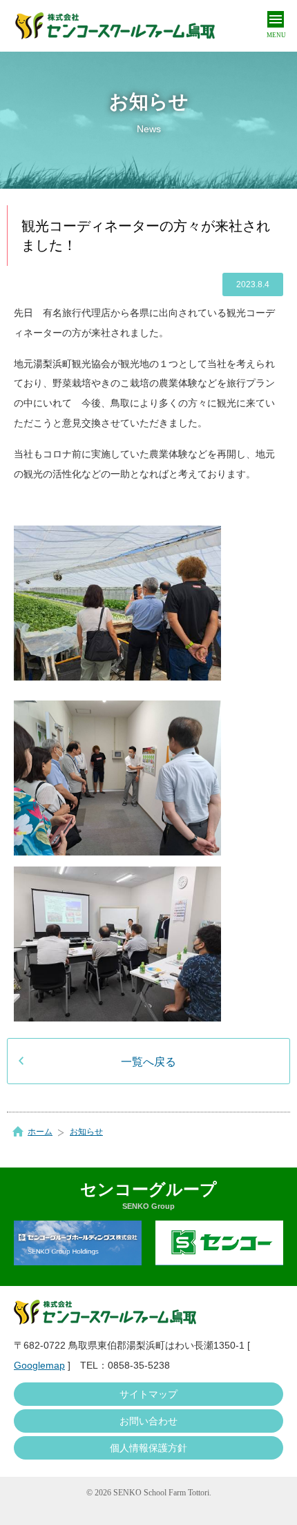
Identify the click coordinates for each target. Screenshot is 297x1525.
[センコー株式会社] (219, 1243)
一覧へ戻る (148, 1062)
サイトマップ (148, 1394)
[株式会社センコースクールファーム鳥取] (115, 25)
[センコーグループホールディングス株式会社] (78, 1243)
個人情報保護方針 (148, 1447)
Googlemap (39, 1365)
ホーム (40, 1132)
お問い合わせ (148, 1421)
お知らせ (86, 1132)
